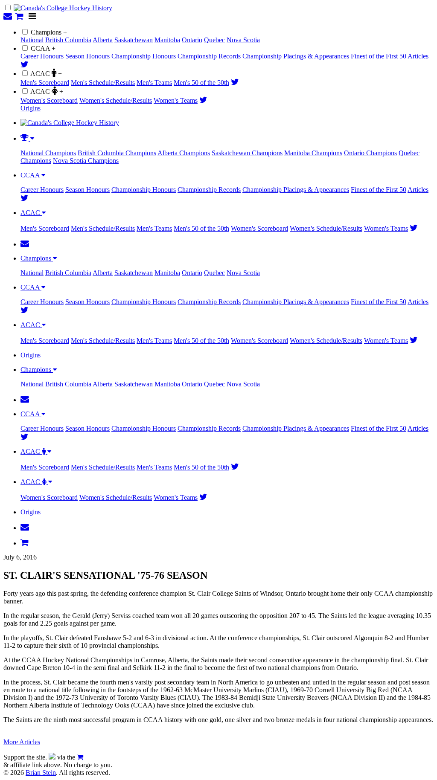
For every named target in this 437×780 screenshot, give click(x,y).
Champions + (49, 32)
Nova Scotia (243, 39)
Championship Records (209, 56)
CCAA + (43, 48)
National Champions (48, 153)
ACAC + (46, 73)
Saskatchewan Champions (247, 153)
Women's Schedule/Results (115, 100)
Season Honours (87, 56)
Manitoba (167, 39)
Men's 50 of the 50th (201, 82)
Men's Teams (154, 82)
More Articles (21, 741)
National (32, 39)
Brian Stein (41, 772)
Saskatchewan (133, 39)
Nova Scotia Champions (86, 160)
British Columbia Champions (117, 153)
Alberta (103, 39)
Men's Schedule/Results (103, 82)
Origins (30, 108)
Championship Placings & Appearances (296, 56)
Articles (418, 56)
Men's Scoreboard (44, 82)
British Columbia (68, 39)
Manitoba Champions (313, 153)
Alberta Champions (183, 153)
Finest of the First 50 (378, 56)
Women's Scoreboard (49, 100)
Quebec (214, 39)
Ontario (192, 39)
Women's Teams (176, 100)
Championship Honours (143, 56)
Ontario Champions (370, 153)
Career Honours (42, 56)
